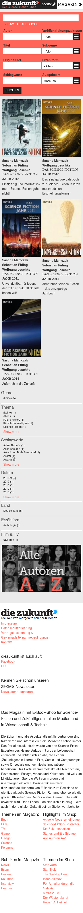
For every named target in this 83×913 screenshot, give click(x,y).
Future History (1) (13, 419)
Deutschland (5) (13, 510)
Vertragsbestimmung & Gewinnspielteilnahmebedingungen (25, 634)
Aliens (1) (9, 416)
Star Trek (49, 869)
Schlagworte (12, 74)
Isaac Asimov (52, 878)
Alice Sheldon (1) (13, 448)
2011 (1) (8, 485)
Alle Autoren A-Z (54, 838)
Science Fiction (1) (14, 426)
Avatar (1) (9, 456)
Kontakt (6, 642)
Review (6, 874)
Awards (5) (9, 459)
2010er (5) (9, 478)
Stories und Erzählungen (60, 833)
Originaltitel (12, 60)
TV (3, 828)
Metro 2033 (51, 893)
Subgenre (49, 45)
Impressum (9, 623)
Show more (11, 431)
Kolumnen (8, 847)
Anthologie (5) (11, 525)
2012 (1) (8, 488)
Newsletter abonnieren (17, 691)
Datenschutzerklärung (16, 628)
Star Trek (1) (10, 539)
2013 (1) (8, 492)
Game (5, 833)
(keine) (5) (9, 398)
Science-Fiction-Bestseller (61, 824)
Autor (7, 30)
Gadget (6, 838)
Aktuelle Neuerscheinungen (62, 819)
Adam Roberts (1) (14, 445)
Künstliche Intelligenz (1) (18, 423)
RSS (4, 666)
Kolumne (7, 878)
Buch (4, 819)
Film (4, 824)
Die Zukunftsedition (56, 828)
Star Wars (50, 864)
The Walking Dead (56, 874)
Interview (7, 883)
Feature (6, 888)
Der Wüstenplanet (55, 897)
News (5, 864)
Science (6, 842)
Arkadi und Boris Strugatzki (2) (21, 452)
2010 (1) (8, 481)
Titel (6, 45)
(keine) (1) (9, 412)
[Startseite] (20, 5)
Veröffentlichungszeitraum (61, 30)
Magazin (68, 5)
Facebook (8, 661)
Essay (5, 869)
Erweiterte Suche (22, 24)
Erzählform (50, 60)
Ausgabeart (51, 74)
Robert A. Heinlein (55, 902)
